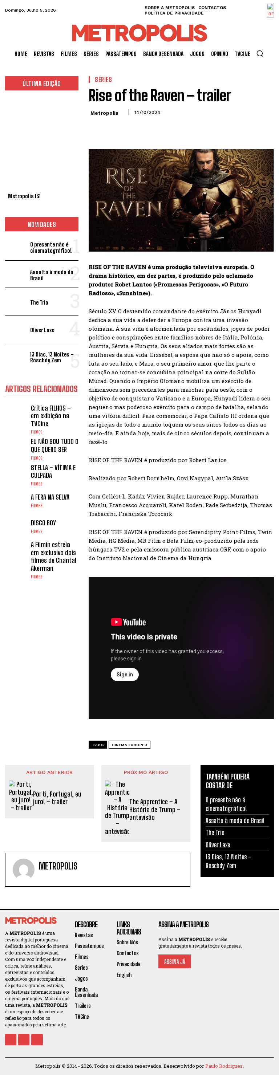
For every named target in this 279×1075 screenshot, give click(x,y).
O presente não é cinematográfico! (51, 247)
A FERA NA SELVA (50, 497)
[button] (259, 53)
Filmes (37, 432)
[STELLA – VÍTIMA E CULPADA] (16, 475)
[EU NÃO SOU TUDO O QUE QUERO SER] (16, 449)
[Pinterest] (129, 128)
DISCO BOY (43, 523)
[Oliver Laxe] (16, 329)
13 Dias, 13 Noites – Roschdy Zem (52, 357)
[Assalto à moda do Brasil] (16, 274)
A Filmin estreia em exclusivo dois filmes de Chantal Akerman (53, 556)
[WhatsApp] (146, 128)
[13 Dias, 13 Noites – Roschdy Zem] (16, 357)
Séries (103, 79)
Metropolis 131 (24, 196)
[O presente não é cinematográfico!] (16, 247)
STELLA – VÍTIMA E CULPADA (53, 472)
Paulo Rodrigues (224, 1066)
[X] (112, 128)
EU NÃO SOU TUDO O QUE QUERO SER (54, 445)
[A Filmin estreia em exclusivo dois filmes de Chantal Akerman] (16, 552)
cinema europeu (129, 745)
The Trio (39, 302)
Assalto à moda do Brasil (51, 275)
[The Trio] (16, 301)
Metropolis (104, 113)
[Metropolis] (24, 869)
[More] (163, 128)
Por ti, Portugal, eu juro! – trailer (57, 798)
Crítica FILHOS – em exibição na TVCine (51, 416)
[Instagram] (23, 1039)
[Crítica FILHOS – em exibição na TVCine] (16, 415)
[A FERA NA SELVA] (16, 501)
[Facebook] (96, 128)
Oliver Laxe (42, 330)
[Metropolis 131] (41, 143)
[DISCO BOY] (16, 526)
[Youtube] (37, 1039)
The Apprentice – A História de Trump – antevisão (155, 809)
